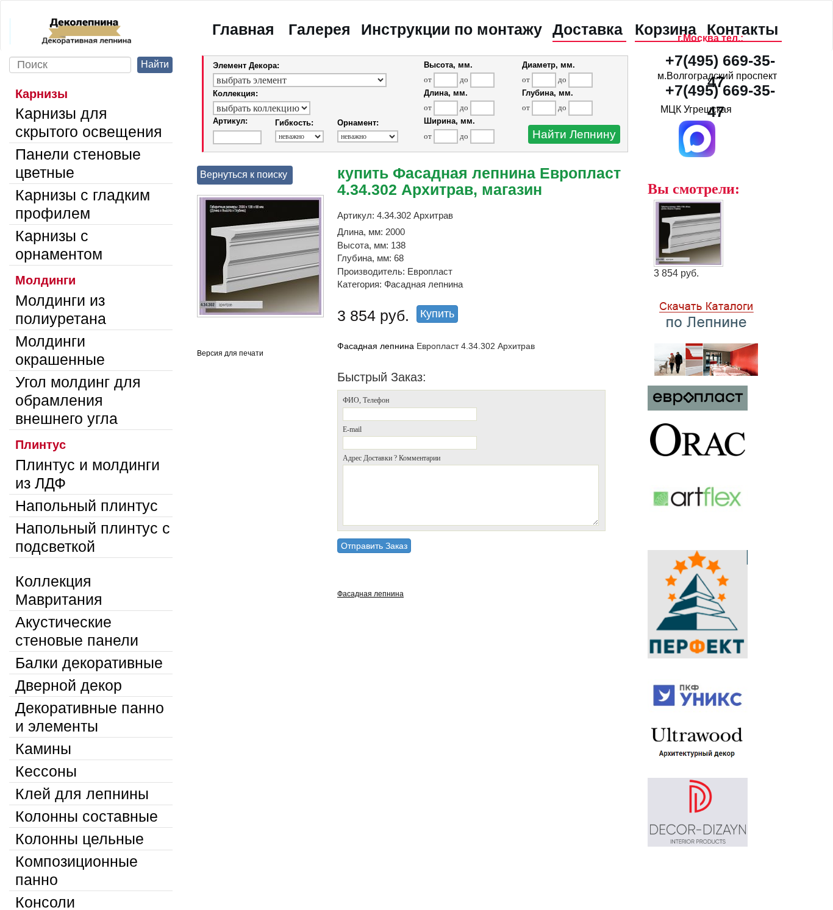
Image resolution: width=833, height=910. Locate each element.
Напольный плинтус (86, 505)
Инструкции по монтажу (451, 29)
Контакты (742, 29)
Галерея (319, 29)
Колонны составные (86, 816)
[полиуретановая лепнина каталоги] (717, 332)
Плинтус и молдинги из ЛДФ (87, 474)
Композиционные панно (76, 870)
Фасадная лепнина (375, 346)
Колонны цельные (79, 838)
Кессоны (46, 771)
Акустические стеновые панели (76, 631)
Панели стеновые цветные (78, 163)
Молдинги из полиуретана (60, 309)
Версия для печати (230, 353)
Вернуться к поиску (243, 174)
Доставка (587, 29)
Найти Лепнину (574, 134)
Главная (243, 29)
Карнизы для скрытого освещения (88, 122)
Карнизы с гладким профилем (82, 204)
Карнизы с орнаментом (58, 245)
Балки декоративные (89, 662)
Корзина (665, 29)
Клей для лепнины (82, 793)
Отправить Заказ (374, 546)
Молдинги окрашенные (60, 350)
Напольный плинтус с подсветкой (92, 537)
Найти (155, 64)
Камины (43, 748)
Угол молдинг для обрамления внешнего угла (78, 400)
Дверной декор (68, 685)
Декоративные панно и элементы (89, 717)
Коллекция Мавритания (58, 590)
